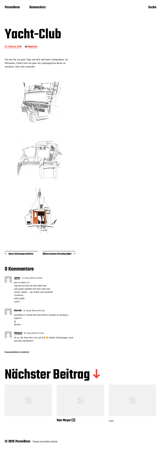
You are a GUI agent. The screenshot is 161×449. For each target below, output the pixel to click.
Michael (18, 333)
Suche (152, 7)
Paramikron (12, 7)
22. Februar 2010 (13, 46)
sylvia (17, 278)
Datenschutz (37, 7)
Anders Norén (51, 442)
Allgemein (32, 46)
